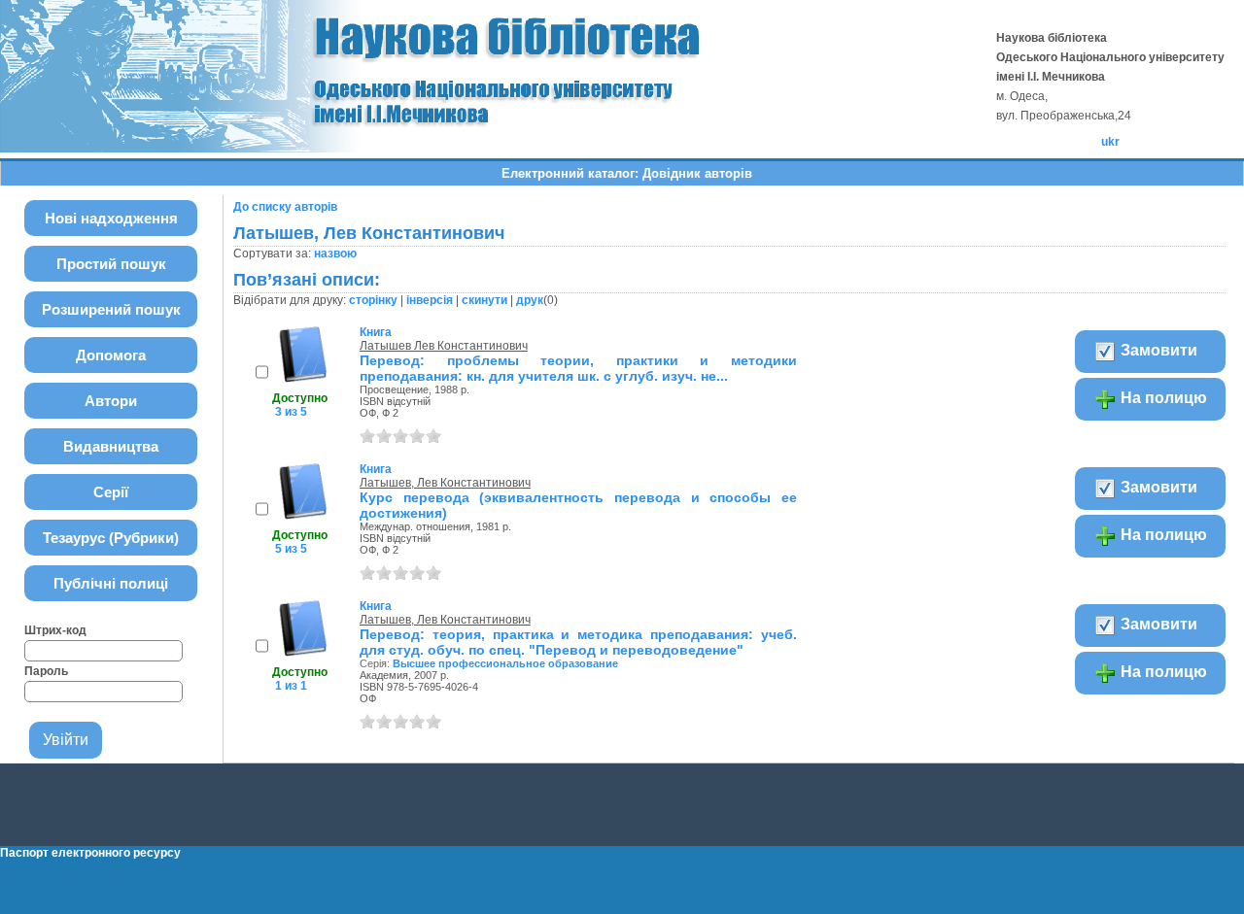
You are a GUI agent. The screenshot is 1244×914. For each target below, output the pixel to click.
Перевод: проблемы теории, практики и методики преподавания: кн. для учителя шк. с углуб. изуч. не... (578, 368)
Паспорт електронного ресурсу (90, 853)
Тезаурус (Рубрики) (111, 537)
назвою (335, 253)
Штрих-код (55, 630)
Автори (111, 400)
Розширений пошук (111, 309)
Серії (110, 492)
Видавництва (110, 446)
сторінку (373, 300)
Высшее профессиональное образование (505, 663)
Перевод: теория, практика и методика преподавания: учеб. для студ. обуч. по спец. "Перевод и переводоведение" (578, 642)
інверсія (429, 300)
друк (529, 300)
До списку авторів (285, 207)
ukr (1110, 142)
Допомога (111, 355)
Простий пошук (111, 263)
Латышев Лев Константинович (444, 346)
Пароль (46, 671)
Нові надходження (111, 218)
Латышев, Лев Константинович (445, 483)
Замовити (1157, 350)
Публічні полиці (110, 583)
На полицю (1162, 397)
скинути (484, 300)
